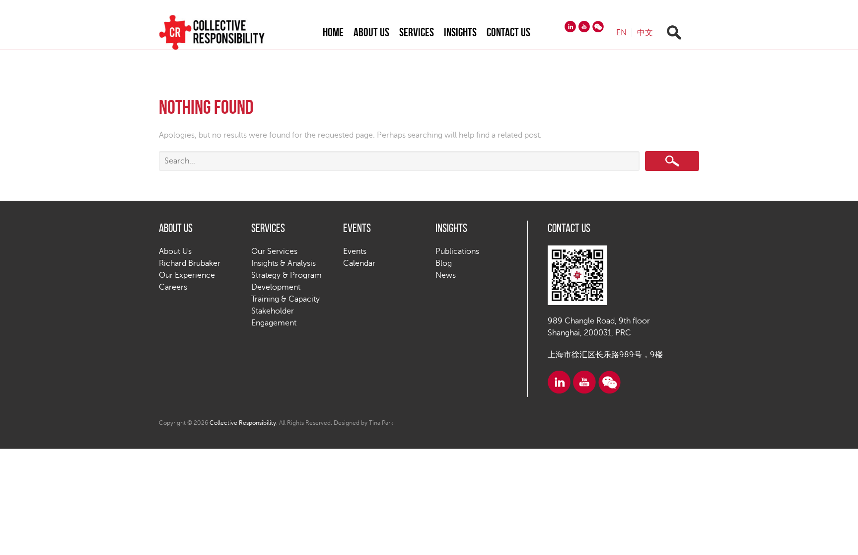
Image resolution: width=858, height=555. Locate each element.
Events (354, 251)
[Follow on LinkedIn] (570, 26)
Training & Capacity (285, 299)
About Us (371, 32)
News (445, 275)
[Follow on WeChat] (598, 26)
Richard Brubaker (189, 263)
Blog (443, 263)
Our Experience (187, 275)
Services (416, 32)
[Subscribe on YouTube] (584, 26)
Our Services (274, 251)
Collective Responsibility (243, 422)
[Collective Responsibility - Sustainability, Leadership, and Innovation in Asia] (222, 32)
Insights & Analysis (283, 263)
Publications (457, 251)
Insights (460, 32)
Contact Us (508, 32)
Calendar (359, 263)
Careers (173, 287)
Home (333, 32)
